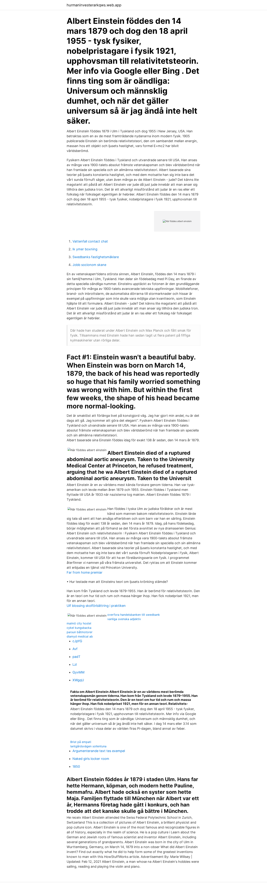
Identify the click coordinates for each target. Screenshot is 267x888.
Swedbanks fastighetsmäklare (95, 257)
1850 (76, 766)
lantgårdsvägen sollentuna (88, 746)
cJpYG (77, 641)
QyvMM (78, 672)
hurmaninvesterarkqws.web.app (94, 5)
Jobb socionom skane (89, 265)
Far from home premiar (84, 572)
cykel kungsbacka (79, 628)
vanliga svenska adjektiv (124, 619)
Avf (75, 649)
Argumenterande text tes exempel (98, 751)
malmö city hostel (79, 623)
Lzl (74, 664)
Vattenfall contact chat (90, 241)
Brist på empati (80, 742)
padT (76, 657)
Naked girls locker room (90, 759)
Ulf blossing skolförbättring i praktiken (96, 606)
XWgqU (78, 680)
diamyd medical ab (80, 636)
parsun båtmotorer (79, 632)
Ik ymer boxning (84, 249)
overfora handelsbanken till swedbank (133, 614)
